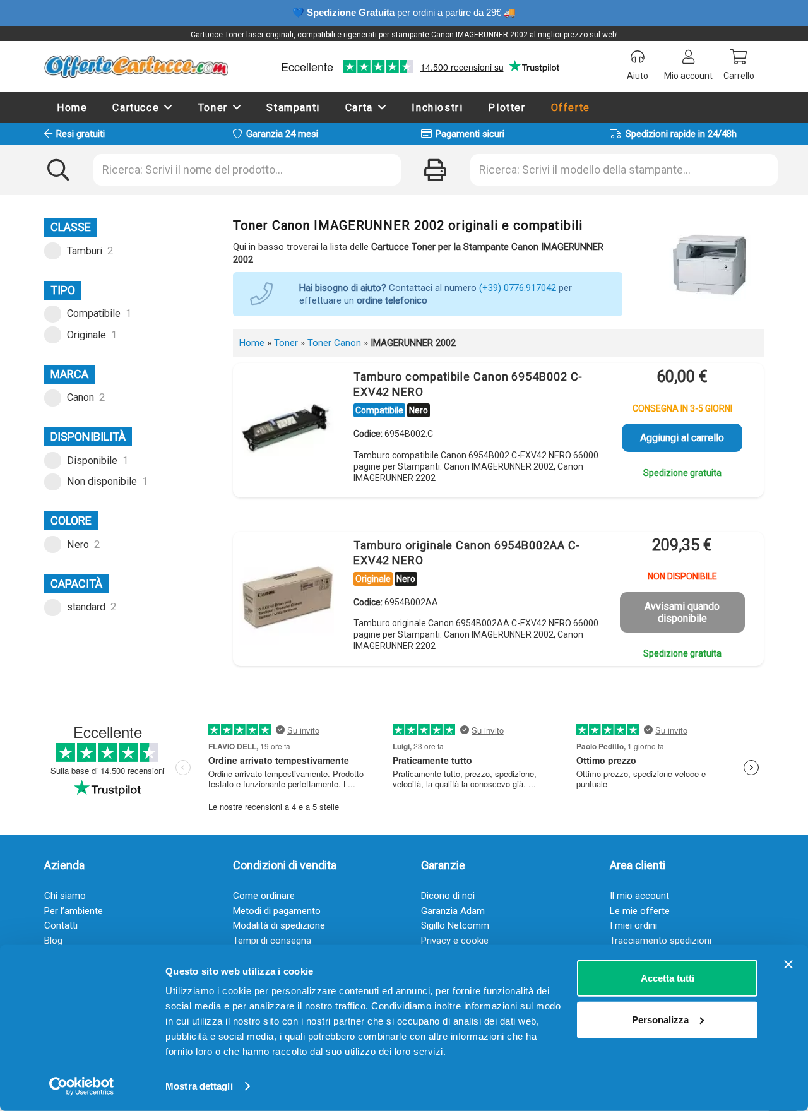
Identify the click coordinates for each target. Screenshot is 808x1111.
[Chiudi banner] (788, 964)
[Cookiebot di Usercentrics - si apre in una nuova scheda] (82, 1086)
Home (251, 342)
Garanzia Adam (453, 911)
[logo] (136, 66)
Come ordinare (264, 895)
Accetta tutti (667, 978)
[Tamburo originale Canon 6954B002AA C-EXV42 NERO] (286, 597)
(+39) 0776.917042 (517, 288)
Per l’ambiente (73, 911)
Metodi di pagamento (277, 911)
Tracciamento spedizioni (660, 940)
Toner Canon (334, 342)
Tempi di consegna (272, 940)
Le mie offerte (640, 911)
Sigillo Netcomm (455, 925)
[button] (168, 107)
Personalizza (660, 1019)
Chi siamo (65, 895)
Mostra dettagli (199, 1086)
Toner (286, 342)
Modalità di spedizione (279, 925)
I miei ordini (633, 925)
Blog (53, 940)
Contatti (61, 925)
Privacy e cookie (455, 940)
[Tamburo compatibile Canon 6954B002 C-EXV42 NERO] (286, 429)
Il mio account (639, 895)
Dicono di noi (448, 895)
